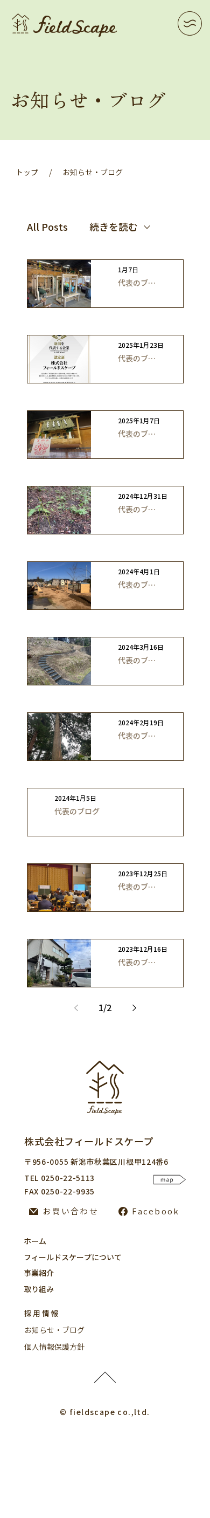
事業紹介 (39, 1273)
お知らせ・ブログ (92, 172)
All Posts (47, 227)
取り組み (39, 1289)
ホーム (35, 1241)
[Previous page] (76, 1008)
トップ (27, 172)
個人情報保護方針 (54, 1347)
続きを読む (113, 227)
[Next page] (134, 1008)
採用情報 (42, 1313)
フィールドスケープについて (73, 1257)
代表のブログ (137, 283)
